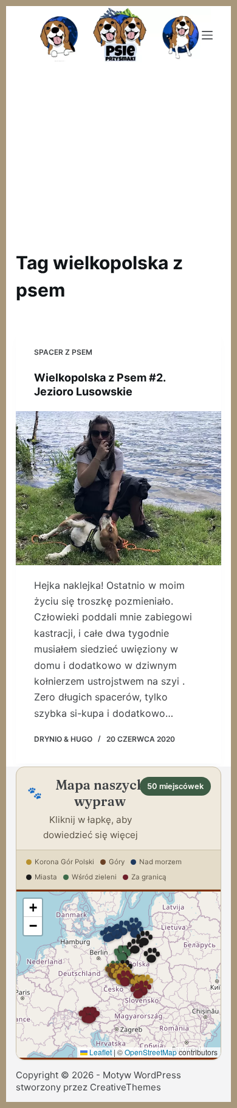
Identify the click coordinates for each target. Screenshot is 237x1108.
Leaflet (100, 1052)
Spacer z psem (63, 352)
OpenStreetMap (151, 1052)
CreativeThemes (125, 1087)
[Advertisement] (118, 155)
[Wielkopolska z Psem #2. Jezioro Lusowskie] (119, 488)
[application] (118, 974)
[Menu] (207, 35)
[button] (122, 956)
